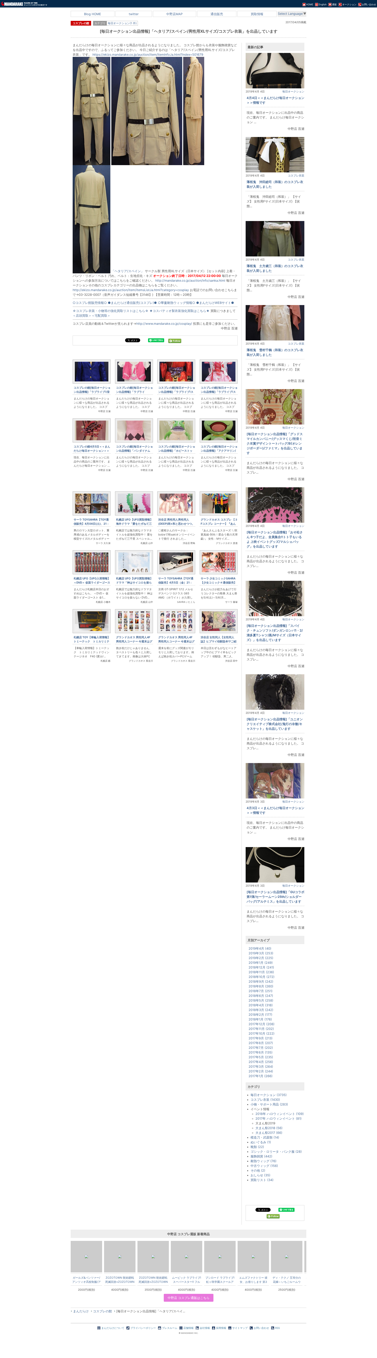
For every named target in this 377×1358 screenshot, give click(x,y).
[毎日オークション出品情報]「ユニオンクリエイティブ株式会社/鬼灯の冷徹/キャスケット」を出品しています (275, 724)
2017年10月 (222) (262, 1033)
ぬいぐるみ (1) (261, 1142)
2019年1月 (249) (261, 963)
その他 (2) (258, 1170)
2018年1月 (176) (260, 1019)
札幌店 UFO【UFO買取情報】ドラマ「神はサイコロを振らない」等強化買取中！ (134, 582)
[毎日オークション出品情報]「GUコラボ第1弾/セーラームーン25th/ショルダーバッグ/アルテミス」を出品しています (275, 896)
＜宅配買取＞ (101, 315)
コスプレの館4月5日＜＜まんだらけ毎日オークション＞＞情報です (92, 450)
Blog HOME (92, 14)
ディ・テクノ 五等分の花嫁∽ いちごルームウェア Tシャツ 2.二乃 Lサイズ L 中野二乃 (287, 1279)
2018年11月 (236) (261, 972)
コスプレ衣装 (296, 175)
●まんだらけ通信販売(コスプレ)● (132, 303)
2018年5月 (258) (261, 1000)
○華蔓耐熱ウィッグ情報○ (176, 303)
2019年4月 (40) (260, 948)
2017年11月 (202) (261, 1029)
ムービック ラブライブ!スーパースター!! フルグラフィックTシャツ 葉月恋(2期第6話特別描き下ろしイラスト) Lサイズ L (186, 1279)
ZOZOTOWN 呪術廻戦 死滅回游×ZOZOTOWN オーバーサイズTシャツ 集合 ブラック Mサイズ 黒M (153, 1279)
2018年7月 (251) (261, 991)
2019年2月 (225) (261, 958)
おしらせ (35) (260, 1175)
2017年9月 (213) (261, 1038)
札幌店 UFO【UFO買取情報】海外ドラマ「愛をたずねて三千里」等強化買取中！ (134, 523)
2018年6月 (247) (261, 996)
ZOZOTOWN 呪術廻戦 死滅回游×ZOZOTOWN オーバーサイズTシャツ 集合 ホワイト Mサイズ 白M (120, 1279)
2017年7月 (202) (261, 1048)
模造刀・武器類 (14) (265, 1137)
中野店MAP (174, 14)
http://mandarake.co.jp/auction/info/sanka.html (190, 280)
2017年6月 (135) (261, 1052)
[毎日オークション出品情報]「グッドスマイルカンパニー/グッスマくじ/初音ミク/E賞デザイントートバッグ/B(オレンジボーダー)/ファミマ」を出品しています (275, 443)
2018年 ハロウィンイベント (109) (279, 1114)
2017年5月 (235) (261, 1057)
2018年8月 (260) (261, 986)
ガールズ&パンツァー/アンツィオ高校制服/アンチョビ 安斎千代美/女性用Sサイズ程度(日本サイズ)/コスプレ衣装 (86, 1279)
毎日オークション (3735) (269, 1095)
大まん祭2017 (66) (268, 1133)
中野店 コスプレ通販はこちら (189, 1298)
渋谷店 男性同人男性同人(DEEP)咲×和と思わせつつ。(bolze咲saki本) (176, 523)
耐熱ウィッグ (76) (263, 1161)
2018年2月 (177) (260, 1015)
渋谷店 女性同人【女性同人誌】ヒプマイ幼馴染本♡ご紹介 (218, 641)
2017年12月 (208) (262, 1024)
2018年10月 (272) (262, 977)
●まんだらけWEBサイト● (215, 303)
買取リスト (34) (262, 1180)
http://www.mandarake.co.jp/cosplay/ (164, 324)
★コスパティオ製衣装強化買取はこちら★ (179, 311)
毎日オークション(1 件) (122, 23)
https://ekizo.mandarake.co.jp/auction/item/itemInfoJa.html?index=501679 (147, 54)
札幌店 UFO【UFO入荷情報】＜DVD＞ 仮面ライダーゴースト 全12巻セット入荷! (92, 582)
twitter (134, 14)
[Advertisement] (155, 731)
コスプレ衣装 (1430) (265, 1100)
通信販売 (216, 14)
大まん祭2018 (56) (269, 1128)
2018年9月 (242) (261, 981)
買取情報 (257, 14)
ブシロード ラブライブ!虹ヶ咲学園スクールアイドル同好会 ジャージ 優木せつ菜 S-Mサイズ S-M (219, 1279)
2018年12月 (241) (261, 967)
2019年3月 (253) (261, 953)
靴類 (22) (257, 1147)
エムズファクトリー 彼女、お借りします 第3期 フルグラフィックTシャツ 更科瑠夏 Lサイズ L (253, 1279)
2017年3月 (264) (261, 1066)
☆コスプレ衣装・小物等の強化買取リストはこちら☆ (110, 311)
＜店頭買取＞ (82, 315)
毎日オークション (293, 91)
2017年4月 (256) (261, 1062)
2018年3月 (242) (261, 1010)
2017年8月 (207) (261, 1043)
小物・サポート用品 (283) (269, 1104)
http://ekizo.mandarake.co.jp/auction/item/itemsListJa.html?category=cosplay (131, 290)
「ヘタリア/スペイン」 (127, 271)
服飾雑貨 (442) (261, 1156)
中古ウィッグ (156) (264, 1166)
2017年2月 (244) (261, 1071)
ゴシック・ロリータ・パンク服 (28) (276, 1152)
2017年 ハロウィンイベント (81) (278, 1118)
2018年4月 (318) (261, 1005)
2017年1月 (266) (261, 1076)
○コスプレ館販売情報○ (90, 303)
